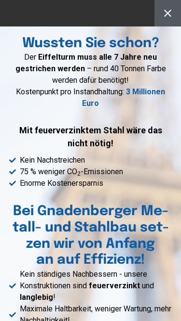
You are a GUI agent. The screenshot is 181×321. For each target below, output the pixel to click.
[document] (90, 160)
